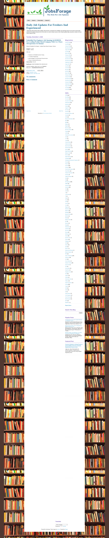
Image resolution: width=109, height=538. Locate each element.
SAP (66, 259)
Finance (66, 163)
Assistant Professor (68, 113)
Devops (66, 149)
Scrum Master (67, 261)
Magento (66, 207)
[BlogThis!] (39, 70)
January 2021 (67, 76)
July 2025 (67, 44)
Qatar (66, 246)
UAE (66, 288)
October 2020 (67, 82)
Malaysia (67, 210)
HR (65, 180)
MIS (66, 221)
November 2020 (68, 80)
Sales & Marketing (68, 255)
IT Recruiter (67, 194)
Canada (66, 131)
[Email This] (38, 70)
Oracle (66, 235)
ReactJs (66, 248)
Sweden (66, 277)
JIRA (66, 201)
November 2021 (68, 60)
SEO (66, 266)
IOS (66, 189)
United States (67, 293)
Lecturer (66, 203)
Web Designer (67, 298)
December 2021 (68, 58)
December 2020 (68, 78)
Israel (66, 190)
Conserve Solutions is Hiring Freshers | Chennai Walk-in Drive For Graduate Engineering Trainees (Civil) (74, 346)
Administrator (67, 102)
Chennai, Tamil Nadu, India (35, 73)
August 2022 (67, 49)
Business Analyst (68, 129)
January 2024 (67, 46)
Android (66, 106)
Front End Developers (69, 169)
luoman (58, 529)
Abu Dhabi (67, 97)
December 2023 (68, 47)
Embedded (31, 72)
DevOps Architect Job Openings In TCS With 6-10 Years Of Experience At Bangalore (73, 333)
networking (67, 228)
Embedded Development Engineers (71, 160)
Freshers (66, 167)
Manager (66, 212)
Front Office (67, 171)
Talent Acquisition (68, 282)
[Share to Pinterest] (42, 70)
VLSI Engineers (68, 295)
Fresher (66, 165)
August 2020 (67, 85)
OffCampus (67, 234)
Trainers (66, 286)
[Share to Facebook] (41, 70)
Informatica (67, 185)
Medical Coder (67, 219)
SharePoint (67, 270)
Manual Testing (68, 214)
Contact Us (47, 20)
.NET (66, 95)
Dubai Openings (68, 156)
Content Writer (67, 142)
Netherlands (67, 226)
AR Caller (67, 109)
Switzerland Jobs (68, 279)
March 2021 (67, 73)
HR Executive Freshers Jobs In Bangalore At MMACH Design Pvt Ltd (73, 326)
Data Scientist (67, 145)
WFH (66, 300)
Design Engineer (68, 147)
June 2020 (67, 89)
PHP (66, 243)
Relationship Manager (69, 250)
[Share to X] (40, 70)
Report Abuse (68, 305)
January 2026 (67, 42)
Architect (67, 111)
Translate (64, 526)
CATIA (66, 133)
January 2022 (67, 56)
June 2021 (67, 67)
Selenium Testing (68, 262)
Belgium (66, 124)
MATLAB (67, 216)
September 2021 (68, 62)
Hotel (66, 178)
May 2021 (67, 69)
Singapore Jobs (68, 271)
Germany (67, 174)
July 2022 (67, 51)
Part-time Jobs (68, 237)
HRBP (66, 183)
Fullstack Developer (68, 172)
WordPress (67, 302)
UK (65, 291)
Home (29, 20)
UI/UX (66, 289)
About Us (33, 20)
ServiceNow (67, 268)
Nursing (66, 232)
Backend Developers (69, 118)
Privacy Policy (40, 20)
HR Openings (67, 181)
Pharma (66, 239)
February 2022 (67, 55)
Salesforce (67, 257)
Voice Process (68, 297)
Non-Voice (67, 230)
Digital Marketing (68, 151)
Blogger (66, 529)
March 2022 (67, 53)
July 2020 (67, 87)
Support (66, 275)
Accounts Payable (68, 100)
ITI (65, 196)
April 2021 (67, 71)
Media (66, 217)
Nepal (66, 225)
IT (65, 192)
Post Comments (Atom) (47, 113)
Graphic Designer (68, 176)
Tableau (66, 280)
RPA (66, 253)
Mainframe (67, 208)
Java (66, 199)
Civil (66, 138)
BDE (66, 120)
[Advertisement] (74, 376)
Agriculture (67, 104)
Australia (66, 115)
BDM (66, 122)
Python (66, 244)
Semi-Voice (67, 264)
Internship (67, 187)
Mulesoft (66, 223)
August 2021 (67, 64)
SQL (66, 273)
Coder (66, 140)
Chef (66, 136)
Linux (66, 205)
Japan (66, 198)
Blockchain (67, 127)
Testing (35, 72)
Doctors (66, 154)
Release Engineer (68, 252)
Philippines (67, 241)
